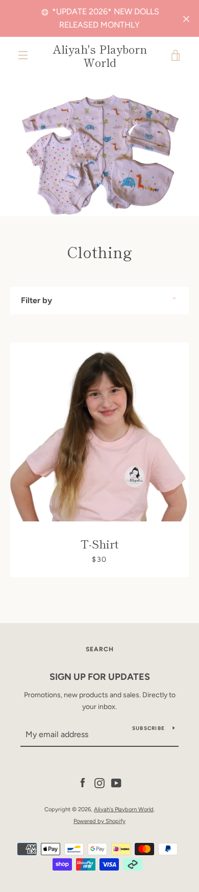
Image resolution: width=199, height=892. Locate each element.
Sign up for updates (99, 676)
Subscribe (148, 728)
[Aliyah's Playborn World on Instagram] (99, 783)
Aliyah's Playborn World (100, 55)
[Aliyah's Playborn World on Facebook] (83, 783)
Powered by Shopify (99, 821)
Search (100, 649)
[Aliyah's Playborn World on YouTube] (116, 783)
